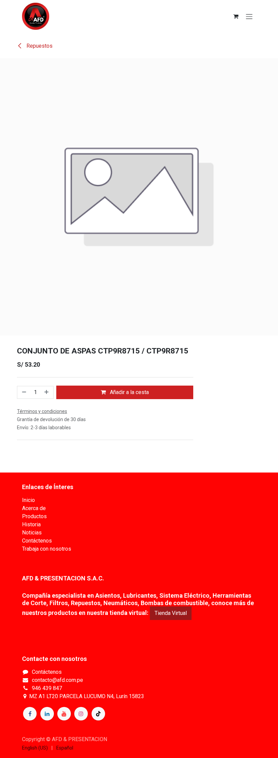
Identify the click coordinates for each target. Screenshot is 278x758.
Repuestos (39, 46)
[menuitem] (35, 748)
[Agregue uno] (47, 392)
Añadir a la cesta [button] (128, 392)
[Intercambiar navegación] (249, 16)
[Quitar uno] (23, 392)
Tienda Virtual (171, 613)
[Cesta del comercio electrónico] (235, 16)
